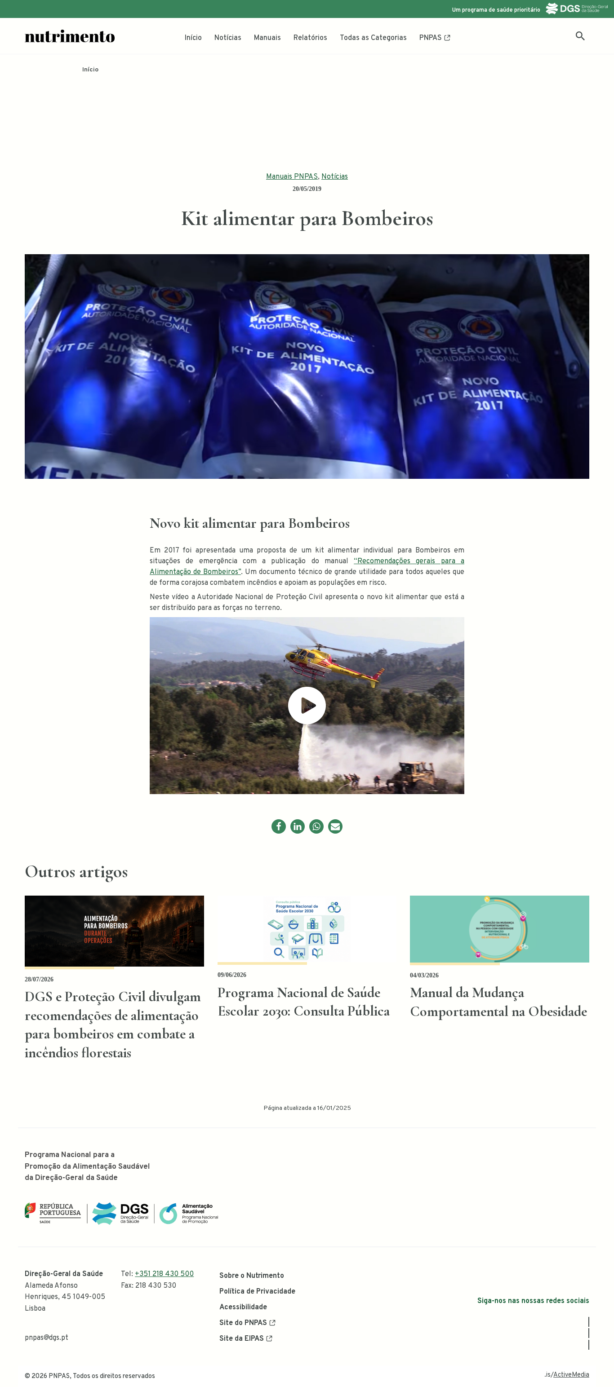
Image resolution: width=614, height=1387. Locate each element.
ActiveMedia (571, 1375)
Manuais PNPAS (292, 176)
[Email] (335, 826)
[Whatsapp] (316, 826)
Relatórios (310, 38)
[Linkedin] (297, 826)
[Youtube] (588, 1345)
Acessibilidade (243, 1307)
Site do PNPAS (243, 1323)
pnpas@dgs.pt (46, 1338)
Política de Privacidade (257, 1291)
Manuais (267, 38)
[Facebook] (278, 826)
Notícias (227, 38)
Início (193, 38)
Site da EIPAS (241, 1338)
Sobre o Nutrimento (251, 1276)
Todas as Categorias (373, 38)
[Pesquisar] (580, 35)
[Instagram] (588, 1333)
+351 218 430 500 (164, 1274)
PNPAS (430, 38)
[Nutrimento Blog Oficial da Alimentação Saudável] (70, 36)
